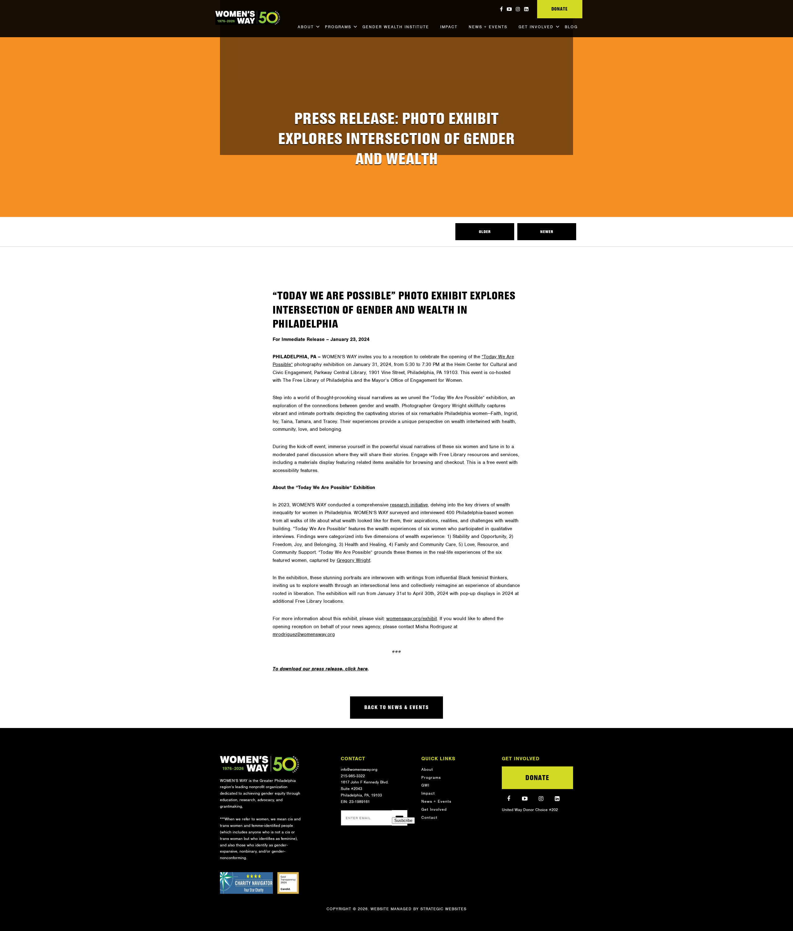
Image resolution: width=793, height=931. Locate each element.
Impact (449, 26)
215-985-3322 (353, 776)
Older (485, 231)
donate (559, 9)
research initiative (409, 505)
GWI (425, 785)
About (306, 26)
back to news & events (396, 707)
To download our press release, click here (320, 669)
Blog (571, 26)
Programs (338, 26)
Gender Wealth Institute (395, 26)
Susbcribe (403, 820)
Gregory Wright (353, 560)
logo (259, 764)
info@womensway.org (359, 769)
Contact (429, 817)
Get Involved (536, 26)
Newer (546, 231)
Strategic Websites (443, 908)
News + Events (488, 26)
